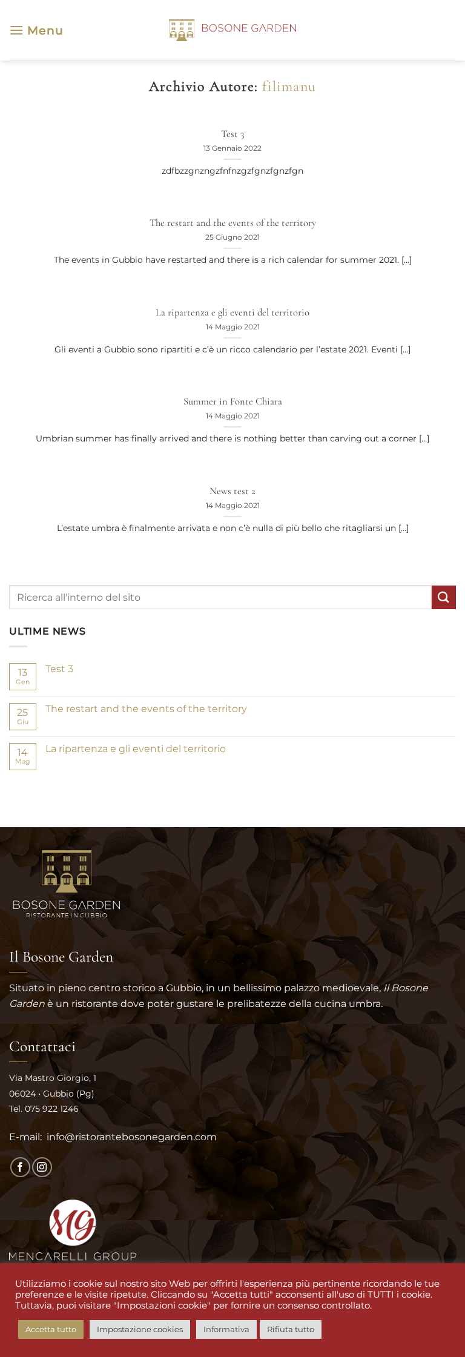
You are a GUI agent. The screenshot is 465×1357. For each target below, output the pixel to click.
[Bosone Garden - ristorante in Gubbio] (232, 30)
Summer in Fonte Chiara (232, 401)
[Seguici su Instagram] (42, 1167)
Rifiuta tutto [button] (290, 1329)
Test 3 (232, 134)
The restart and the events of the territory (233, 223)
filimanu (289, 86)
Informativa (226, 1329)
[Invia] (444, 597)
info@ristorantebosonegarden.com (130, 1137)
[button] (36, 30)
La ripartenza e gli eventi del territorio (232, 312)
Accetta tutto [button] (50, 1329)
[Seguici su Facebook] (20, 1167)
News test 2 (232, 491)
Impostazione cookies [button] (140, 1329)
